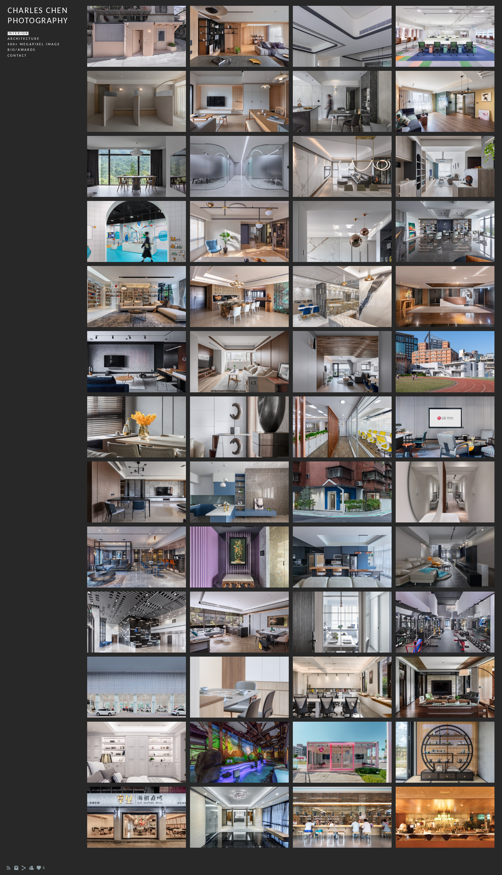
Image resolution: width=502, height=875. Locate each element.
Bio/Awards (22, 50)
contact (17, 56)
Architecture (24, 39)
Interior (18, 33)
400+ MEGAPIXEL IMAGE (34, 44)
